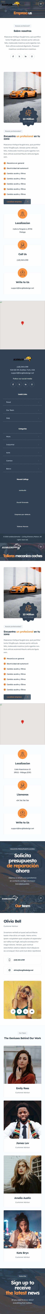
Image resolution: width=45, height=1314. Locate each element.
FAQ (8, 418)
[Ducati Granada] (22, 498)
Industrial (10, 445)
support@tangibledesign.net (22, 288)
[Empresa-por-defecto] (22, 510)
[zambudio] (22, 486)
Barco (8, 469)
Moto (8, 436)
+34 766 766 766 (22, 800)
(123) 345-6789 (22, 260)
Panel (8, 402)
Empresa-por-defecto (22, 514)
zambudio (22, 490)
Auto (8, 453)
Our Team (10, 410)
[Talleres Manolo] (22, 522)
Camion (9, 461)
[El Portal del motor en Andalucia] (11, 4)
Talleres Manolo (22, 526)
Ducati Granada (22, 502)
